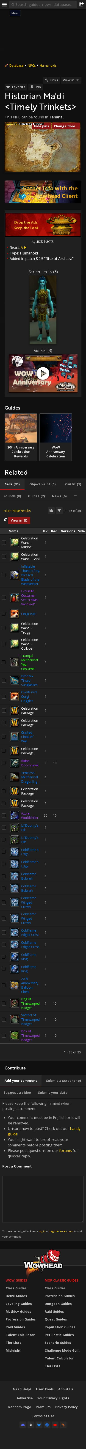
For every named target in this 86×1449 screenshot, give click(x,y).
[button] (52, 147)
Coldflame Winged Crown (28, 902)
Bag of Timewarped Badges (30, 1003)
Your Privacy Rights (53, 1398)
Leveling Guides (19, 1303)
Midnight (13, 1350)
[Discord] (22, 1425)
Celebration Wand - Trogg (29, 627)
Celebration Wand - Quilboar (29, 644)
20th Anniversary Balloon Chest (29, 985)
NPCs (32, 65)
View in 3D (71, 80)
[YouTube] (55, 1425)
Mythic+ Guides (18, 1311)
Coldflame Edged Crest (30, 932)
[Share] (81, 4)
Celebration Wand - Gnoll (30, 556)
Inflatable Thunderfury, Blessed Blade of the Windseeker (30, 575)
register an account (61, 1231)
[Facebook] (47, 1425)
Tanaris (55, 117)
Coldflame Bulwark (28, 876)
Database (16, 65)
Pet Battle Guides (59, 1335)
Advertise (25, 1398)
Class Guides (16, 1288)
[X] (31, 1425)
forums (65, 1150)
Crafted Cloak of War (27, 736)
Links (54, 80)
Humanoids (48, 65)
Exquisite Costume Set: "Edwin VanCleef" (29, 597)
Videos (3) (43, 350)
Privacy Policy (66, 1407)
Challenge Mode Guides (63, 1350)
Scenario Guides (58, 1342)
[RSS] (63, 1425)
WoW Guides (16, 1280)
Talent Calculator (20, 1335)
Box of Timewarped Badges (30, 1035)
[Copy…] (51, 510)
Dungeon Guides (58, 1303)
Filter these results (17, 511)
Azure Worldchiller (29, 815)
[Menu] (4, 4)
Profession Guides (21, 1319)
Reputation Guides (60, 1327)
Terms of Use (43, 1416)
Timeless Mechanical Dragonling (29, 777)
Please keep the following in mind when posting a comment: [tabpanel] (42, 1169)
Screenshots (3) (43, 271)
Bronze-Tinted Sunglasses (29, 680)
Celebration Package (29, 710)
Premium (43, 1407)
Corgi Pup (28, 614)
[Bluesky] (39, 1425)
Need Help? (22, 1389)
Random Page (19, 1407)
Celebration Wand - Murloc (29, 542)
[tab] (12, 484)
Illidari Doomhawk (30, 763)
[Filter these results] (59, 510)
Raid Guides (15, 1327)
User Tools (45, 1389)
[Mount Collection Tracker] (43, 191)
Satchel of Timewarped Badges (30, 1019)
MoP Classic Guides (61, 1280)
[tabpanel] (43, 781)
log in (42, 1231)
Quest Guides (56, 1319)
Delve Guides (16, 1296)
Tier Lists (13, 1342)
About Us (65, 1389)
